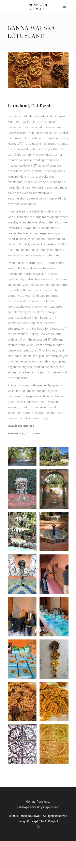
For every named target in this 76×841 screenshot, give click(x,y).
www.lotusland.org (21, 426)
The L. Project (48, 821)
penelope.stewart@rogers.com (38, 807)
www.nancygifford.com (24, 433)
